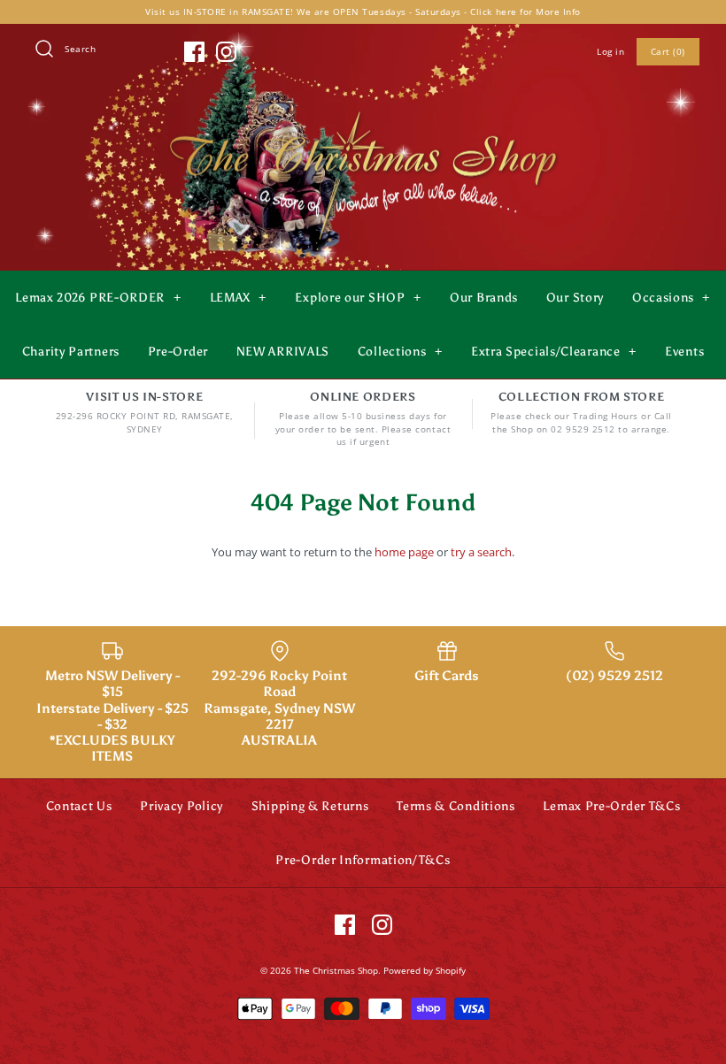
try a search (481, 552)
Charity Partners (71, 351)
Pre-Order (178, 351)
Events (684, 351)
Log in (610, 51)
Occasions (671, 297)
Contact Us (79, 806)
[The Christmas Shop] (363, 108)
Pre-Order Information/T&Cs (362, 860)
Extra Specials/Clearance (554, 351)
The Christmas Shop (336, 970)
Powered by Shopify (424, 970)
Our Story (575, 297)
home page (404, 552)
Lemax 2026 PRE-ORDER (98, 297)
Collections (400, 351)
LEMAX (238, 297)
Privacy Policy (181, 806)
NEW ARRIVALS (282, 351)
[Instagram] (226, 52)
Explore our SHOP (358, 297)
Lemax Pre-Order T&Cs (611, 806)
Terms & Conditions (456, 806)
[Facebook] (194, 52)
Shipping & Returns (310, 806)
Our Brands (484, 297)
